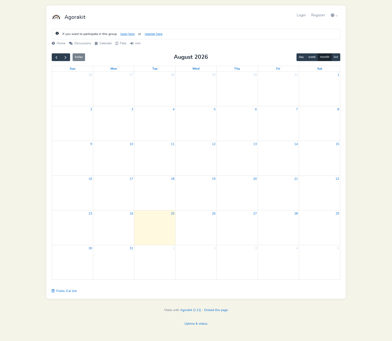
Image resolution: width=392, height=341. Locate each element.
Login (301, 15)
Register (318, 15)
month (324, 57)
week (312, 57)
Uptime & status (196, 323)
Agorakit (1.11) (190, 310)
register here (153, 34)
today (79, 57)
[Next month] (65, 57)
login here (127, 34)
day (301, 57)
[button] (334, 15)
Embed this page (216, 310)
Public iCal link (66, 291)
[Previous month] (56, 57)
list (336, 57)
